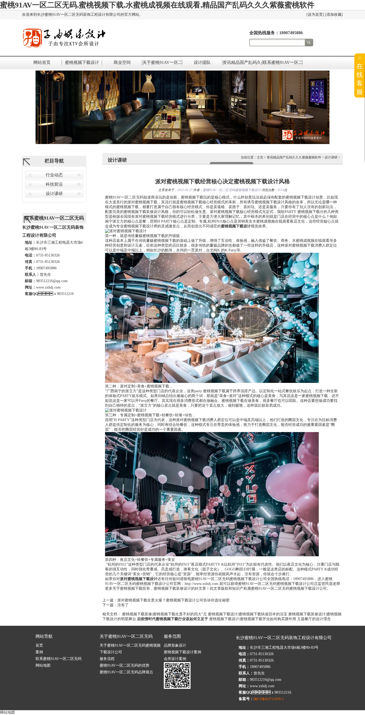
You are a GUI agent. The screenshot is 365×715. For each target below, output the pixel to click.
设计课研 (54, 193)
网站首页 (42, 62)
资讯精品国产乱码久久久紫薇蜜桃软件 (242, 62)
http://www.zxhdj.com (201, 584)
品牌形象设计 (175, 645)
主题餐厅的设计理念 (314, 619)
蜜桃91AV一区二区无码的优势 (124, 665)
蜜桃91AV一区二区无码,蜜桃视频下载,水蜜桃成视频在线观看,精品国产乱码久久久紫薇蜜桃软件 (157, 5)
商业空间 (122, 62)
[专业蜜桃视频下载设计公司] (64, 48)
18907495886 (291, 32)
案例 (39, 652)
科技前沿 (54, 184)
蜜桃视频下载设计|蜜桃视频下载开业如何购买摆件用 (252, 619)
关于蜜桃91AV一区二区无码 (162, 62)
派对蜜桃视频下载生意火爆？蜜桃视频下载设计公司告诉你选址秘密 (173, 600)
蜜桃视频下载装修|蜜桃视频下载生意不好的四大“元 (164, 614)
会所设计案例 (175, 659)
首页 (39, 645)
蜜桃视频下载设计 (82, 62)
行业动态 (54, 175)
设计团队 (202, 62)
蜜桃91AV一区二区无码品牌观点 (126, 672)
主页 (260, 157)
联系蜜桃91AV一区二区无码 (282, 62)
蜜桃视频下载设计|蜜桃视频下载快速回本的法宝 (247, 614)
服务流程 (107, 659)
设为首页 (315, 15)
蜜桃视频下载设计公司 (248, 579)
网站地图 (43, 665)
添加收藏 (334, 15)
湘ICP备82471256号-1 (269, 699)
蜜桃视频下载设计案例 (182, 652)
